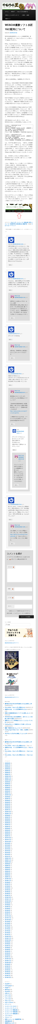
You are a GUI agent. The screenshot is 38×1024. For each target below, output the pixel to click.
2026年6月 (7, 767)
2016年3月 (7, 953)
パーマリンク (12, 225)
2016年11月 (8, 938)
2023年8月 (7, 815)
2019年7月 (7, 884)
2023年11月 (8, 813)
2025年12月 (8, 776)
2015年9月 (7, 964)
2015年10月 (8, 962)
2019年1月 (7, 895)
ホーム (6, 11)
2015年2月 (7, 973)
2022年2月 (7, 834)
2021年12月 (8, 837)
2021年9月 (7, 843)
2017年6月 (7, 927)
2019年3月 (7, 891)
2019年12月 (8, 878)
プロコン (7, 1017)
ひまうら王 (8, 995)
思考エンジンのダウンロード (12, 15)
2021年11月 (8, 839)
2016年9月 (7, 942)
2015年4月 (7, 970)
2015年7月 (7, 966)
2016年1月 (7, 957)
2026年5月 (7, 769)
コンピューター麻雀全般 (11, 1013)
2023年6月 (7, 819)
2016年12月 (8, 936)
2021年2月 (7, 854)
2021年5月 (7, 849)
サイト (9, 606)
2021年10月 (8, 841)
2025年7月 (7, 785)
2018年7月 (7, 906)
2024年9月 (7, 797)
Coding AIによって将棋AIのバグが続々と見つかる (18, 724)
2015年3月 (7, 972)
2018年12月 (8, 897)
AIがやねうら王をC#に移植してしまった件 (16, 733)
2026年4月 (7, 770)
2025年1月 (7, 793)
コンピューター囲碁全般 (11, 1010)
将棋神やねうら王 (9, 1023)
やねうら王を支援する (22, 11)
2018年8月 (7, 905)
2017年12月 (8, 916)
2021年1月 (7, 856)
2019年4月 (7, 890)
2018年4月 (7, 912)
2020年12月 (8, 858)
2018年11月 (8, 899)
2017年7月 (7, 925)
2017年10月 (8, 919)
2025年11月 (8, 778)
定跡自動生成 (19, 224)
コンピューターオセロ (10, 1006)
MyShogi (7, 989)
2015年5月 (7, 968)
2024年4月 (7, 804)
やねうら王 (13, 222)
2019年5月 (7, 888)
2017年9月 (7, 921)
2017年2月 (7, 932)
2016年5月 (7, 949)
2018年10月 (8, 901)
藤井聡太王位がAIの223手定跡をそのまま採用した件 (18, 703)
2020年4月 (7, 871)
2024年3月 (7, 806)
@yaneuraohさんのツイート (12, 697)
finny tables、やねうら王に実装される (15, 707)
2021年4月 (7, 850)
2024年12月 (8, 795)
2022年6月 (7, 828)
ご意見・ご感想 (25, 15)
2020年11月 (8, 860)
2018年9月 (7, 903)
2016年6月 (7, 947)
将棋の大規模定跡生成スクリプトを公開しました (17, 713)
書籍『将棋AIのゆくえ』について (13, 728)
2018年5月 (7, 910)
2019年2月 (7, 893)
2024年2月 (7, 808)
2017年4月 (7, 931)
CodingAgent (8, 985)
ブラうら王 (8, 1015)
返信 (10, 265)
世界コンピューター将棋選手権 (13, 1019)
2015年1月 (7, 975)
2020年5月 (7, 869)
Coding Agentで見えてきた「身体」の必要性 (16, 730)
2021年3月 (7, 852)
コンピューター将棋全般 (22, 222)
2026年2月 (7, 772)
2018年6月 (7, 908)
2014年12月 (8, 977)
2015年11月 (8, 960)
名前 (10, 588)
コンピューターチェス (10, 1008)
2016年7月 (7, 946)
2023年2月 (7, 823)
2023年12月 (8, 811)
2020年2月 (7, 875)
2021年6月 (7, 847)
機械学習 (25, 224)
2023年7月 (7, 817)
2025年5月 (7, 789)
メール (10, 597)
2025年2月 (7, 791)
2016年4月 (7, 951)
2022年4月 (7, 832)
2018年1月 (7, 914)
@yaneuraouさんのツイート (12, 643)
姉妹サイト (8, 18)
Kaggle (7, 987)
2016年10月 (8, 940)
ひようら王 (8, 997)
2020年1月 (7, 877)
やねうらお (17, 295)
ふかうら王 (8, 998)
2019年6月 (7, 886)
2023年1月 (7, 824)
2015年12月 (8, 958)
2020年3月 (7, 873)
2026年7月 (7, 765)
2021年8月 (7, 845)
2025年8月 (7, 784)
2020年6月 (7, 867)
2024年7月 (7, 798)
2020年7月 (7, 865)
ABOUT (13, 11)
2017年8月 (7, 923)
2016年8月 (7, 944)
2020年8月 (7, 864)
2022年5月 (7, 830)
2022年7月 (7, 826)
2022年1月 (7, 836)
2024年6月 (7, 800)
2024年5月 (7, 802)
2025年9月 (7, 782)
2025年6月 (7, 787)
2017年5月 (7, 929)
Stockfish (7, 991)
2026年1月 (7, 774)
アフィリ (7, 1004)
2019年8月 (7, 882)
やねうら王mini (9, 1002)
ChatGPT (7, 984)
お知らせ (7, 993)
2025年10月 (8, 780)
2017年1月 (7, 934)
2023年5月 (7, 821)
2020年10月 (8, 862)
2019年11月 (8, 880)
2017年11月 (8, 918)
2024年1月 (7, 810)
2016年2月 (7, 955)
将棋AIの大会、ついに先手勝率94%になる (16, 709)
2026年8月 (7, 763)
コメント (11, 566)
